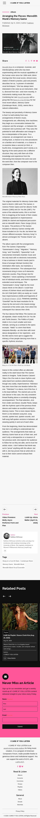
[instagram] (20, 766)
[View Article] (20, 632)
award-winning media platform (14, 748)
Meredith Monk (7, 67)
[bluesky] (22, 766)
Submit (20, 726)
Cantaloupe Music (26, 561)
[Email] (37, 61)
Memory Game (8, 564)
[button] (4, 3)
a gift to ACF (20, 762)
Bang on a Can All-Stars (21, 100)
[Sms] (34, 61)
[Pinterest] (31, 61)
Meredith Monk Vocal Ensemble (14, 567)
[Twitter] (29, 61)
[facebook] (17, 766)
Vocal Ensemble (23, 97)
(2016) (11, 299)
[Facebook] (26, 61)
